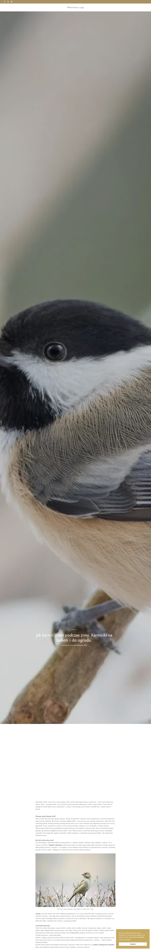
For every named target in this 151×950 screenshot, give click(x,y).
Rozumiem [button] (133, 944)
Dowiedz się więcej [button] (125, 940)
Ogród (74, 629)
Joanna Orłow (69, 645)
